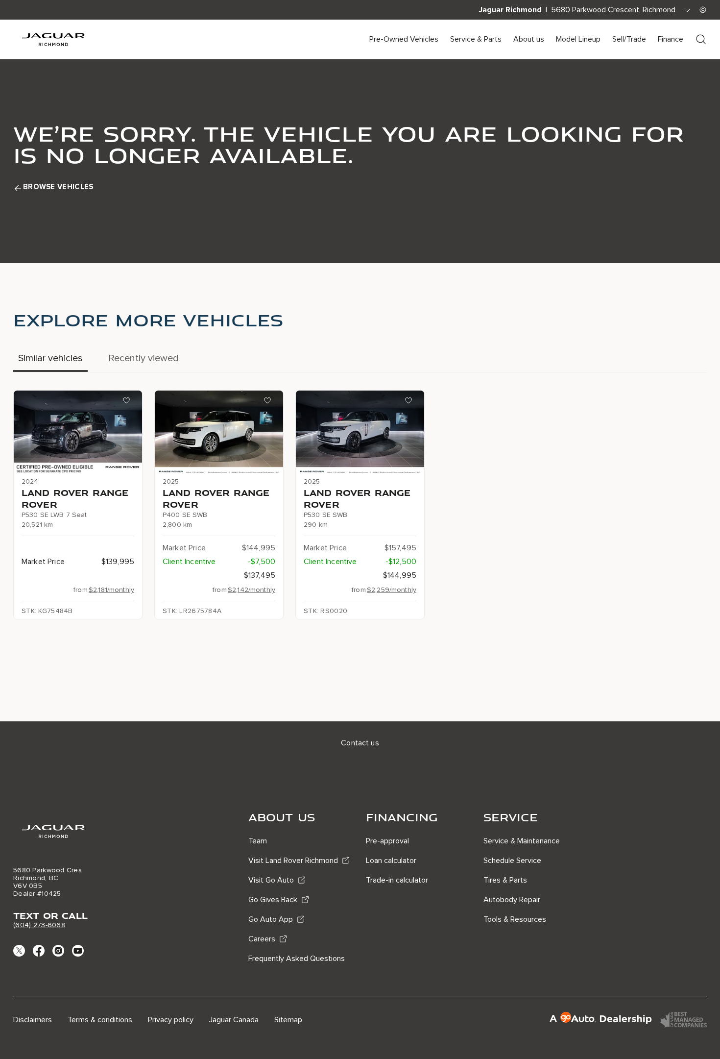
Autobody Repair (511, 900)
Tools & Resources (514, 919)
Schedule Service (512, 860)
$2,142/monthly (251, 590)
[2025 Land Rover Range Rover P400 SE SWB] (219, 432)
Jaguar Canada (234, 1020)
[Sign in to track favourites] (128, 402)
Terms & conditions (100, 1020)
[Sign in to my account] (703, 10)
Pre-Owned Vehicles (403, 39)
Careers (261, 939)
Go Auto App (270, 919)
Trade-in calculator (397, 880)
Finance (670, 39)
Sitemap (288, 1020)
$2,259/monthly (391, 590)
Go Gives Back (272, 900)
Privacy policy (170, 1020)
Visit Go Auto (271, 880)
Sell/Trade (629, 39)
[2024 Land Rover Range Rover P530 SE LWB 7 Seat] (78, 432)
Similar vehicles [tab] (50, 358)
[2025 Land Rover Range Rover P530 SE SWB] (360, 432)
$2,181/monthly (111, 590)
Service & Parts (476, 39)
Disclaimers (32, 1020)
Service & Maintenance (521, 841)
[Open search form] (701, 39)
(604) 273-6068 (39, 925)
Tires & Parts (505, 880)
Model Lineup (578, 39)
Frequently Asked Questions (296, 958)
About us (528, 39)
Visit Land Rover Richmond (293, 860)
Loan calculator (391, 860)
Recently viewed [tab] (143, 358)
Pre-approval (387, 841)
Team (257, 841)
